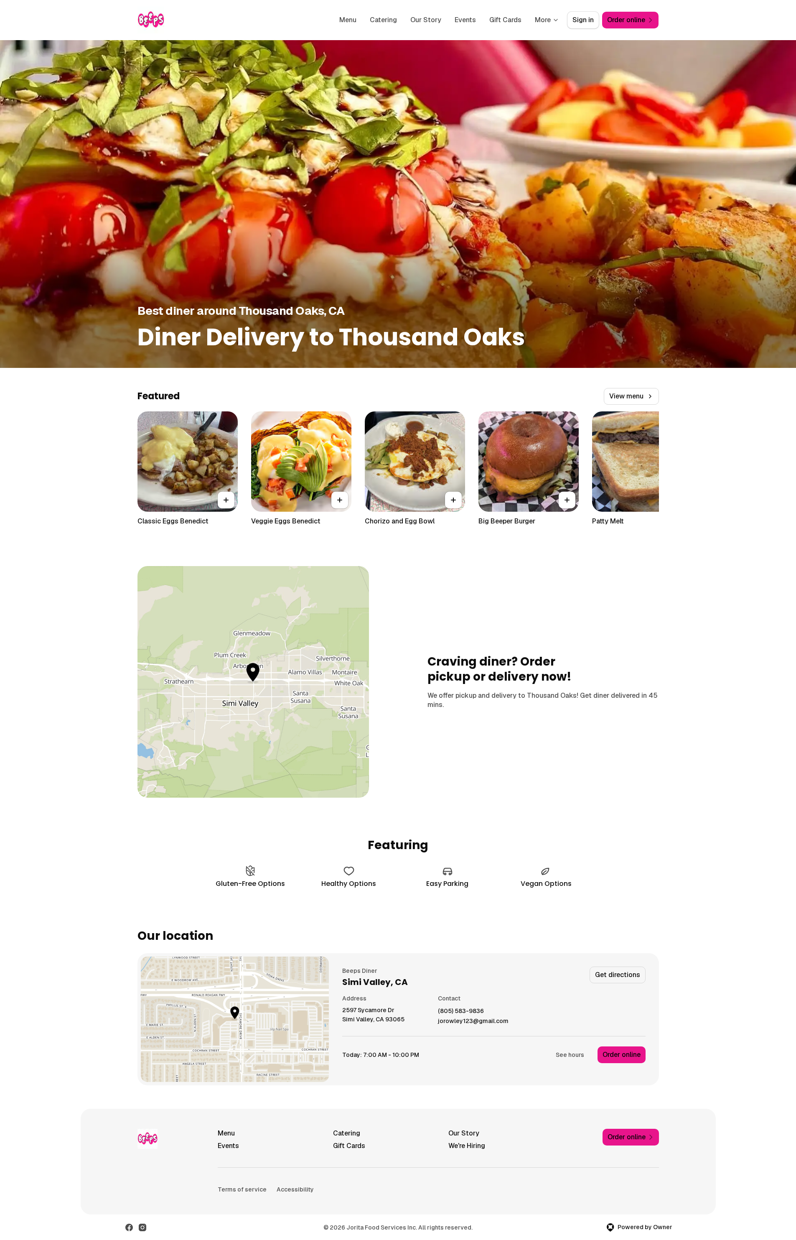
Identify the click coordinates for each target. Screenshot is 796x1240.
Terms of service (242, 1189)
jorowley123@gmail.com (473, 1021)
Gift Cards (505, 19)
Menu (347, 19)
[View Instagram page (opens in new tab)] (142, 1227)
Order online (622, 1054)
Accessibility (295, 1189)
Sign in (583, 19)
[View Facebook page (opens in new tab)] (129, 1227)
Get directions (617, 974)
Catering (383, 19)
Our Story (425, 19)
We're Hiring (466, 1145)
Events (465, 19)
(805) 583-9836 (461, 1011)
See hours (570, 1055)
